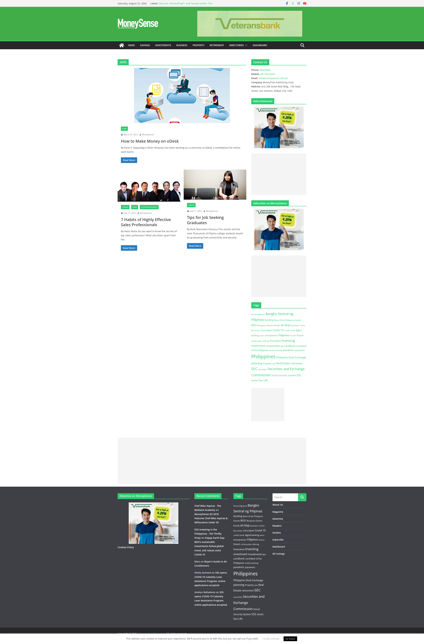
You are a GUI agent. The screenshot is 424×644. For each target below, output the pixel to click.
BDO (254, 325)
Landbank (289, 345)
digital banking (252, 535)
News (131, 45)
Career (125, 207)
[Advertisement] (278, 174)
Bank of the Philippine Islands (287, 320)
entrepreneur (271, 335)
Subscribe (278, 539)
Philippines (263, 356)
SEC (254, 368)
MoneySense (148, 134)
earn (262, 335)
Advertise (277, 518)
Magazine (277, 511)
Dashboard (260, 45)
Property (198, 45)
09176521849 (267, 74)
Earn (124, 129)
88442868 (265, 69)
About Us (277, 504)
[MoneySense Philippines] (122, 45)
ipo (282, 345)
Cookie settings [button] (271, 638)
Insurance (275, 340)
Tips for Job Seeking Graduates (205, 220)
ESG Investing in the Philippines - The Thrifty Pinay (208, 533)
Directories (236, 45)
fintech (300, 335)
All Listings (278, 553)
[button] (245, 45)
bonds (277, 325)
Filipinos (284, 335)
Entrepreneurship (149, 207)
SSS (299, 375)
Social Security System (283, 375)
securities (262, 369)
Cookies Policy (126, 547)
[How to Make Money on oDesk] (182, 95)
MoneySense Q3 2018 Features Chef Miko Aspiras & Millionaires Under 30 (211, 518)
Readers (277, 525)
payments (300, 350)
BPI (282, 325)
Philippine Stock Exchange (291, 357)
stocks (254, 380)
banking (269, 320)
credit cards (289, 330)
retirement (297, 363)
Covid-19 (278, 330)
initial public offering (260, 341)
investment (258, 346)
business (295, 325)
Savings (145, 45)
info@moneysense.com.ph (273, 78)
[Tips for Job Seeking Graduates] (215, 185)
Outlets (276, 532)
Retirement (217, 45)
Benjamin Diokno (265, 325)
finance (293, 335)
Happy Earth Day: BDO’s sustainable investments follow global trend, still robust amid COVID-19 (209, 546)
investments (273, 345)
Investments (163, 45)
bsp (287, 325)
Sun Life (263, 380)
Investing (288, 340)
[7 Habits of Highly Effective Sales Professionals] (149, 186)
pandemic (288, 350)
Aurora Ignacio (258, 314)
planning (256, 363)
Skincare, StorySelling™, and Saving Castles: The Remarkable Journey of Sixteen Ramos (185, 5)
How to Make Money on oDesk (150, 141)
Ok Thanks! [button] (290, 639)
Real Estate (283, 363)
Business (181, 45)
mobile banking (275, 350)
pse (274, 363)
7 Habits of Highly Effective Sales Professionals (146, 222)
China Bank (266, 330)
